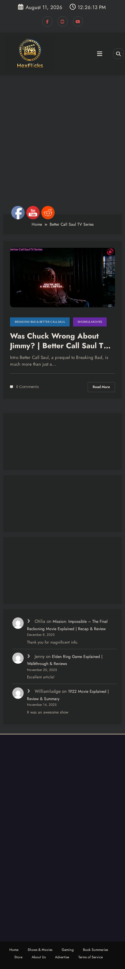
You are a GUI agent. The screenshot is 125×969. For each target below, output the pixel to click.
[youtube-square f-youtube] (63, 21)
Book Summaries (95, 949)
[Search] (118, 53)
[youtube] (78, 21)
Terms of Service (90, 957)
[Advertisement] (62, 145)
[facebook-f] (47, 21)
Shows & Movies (90, 322)
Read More (101, 386)
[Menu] (99, 54)
